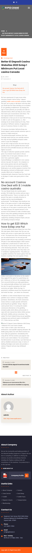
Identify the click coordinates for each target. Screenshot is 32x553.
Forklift (5, 497)
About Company (7, 490)
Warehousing (6, 503)
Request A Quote (8, 500)
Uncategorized (8, 58)
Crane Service (7, 493)
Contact (19, 490)
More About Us (8, 468)
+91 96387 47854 (9, 526)
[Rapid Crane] (10, 8)
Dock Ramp (20, 493)
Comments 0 (7, 79)
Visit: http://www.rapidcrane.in (12, 418)
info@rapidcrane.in (9, 532)
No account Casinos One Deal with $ (13, 88)
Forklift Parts (21, 497)
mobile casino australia (13, 101)
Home (3, 31)
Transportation (21, 500)
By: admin (6, 77)
